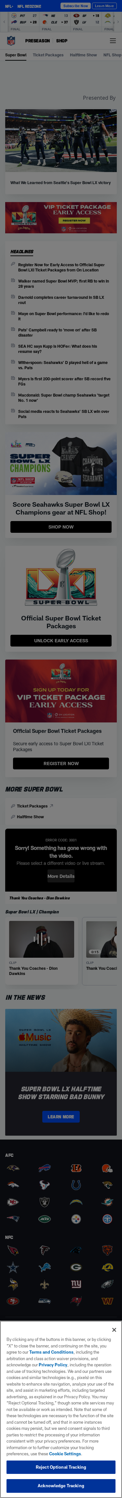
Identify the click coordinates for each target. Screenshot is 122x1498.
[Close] (114, 1330)
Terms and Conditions (51, 1352)
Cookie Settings (65, 1453)
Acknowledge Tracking (61, 1485)
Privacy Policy (53, 1364)
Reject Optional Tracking (61, 1467)
